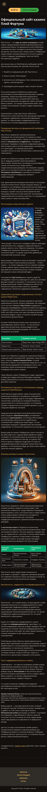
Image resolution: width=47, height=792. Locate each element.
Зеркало (23, 778)
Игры (23, 781)
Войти (14, 10)
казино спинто (20, 746)
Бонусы (23, 772)
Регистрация (30, 10)
